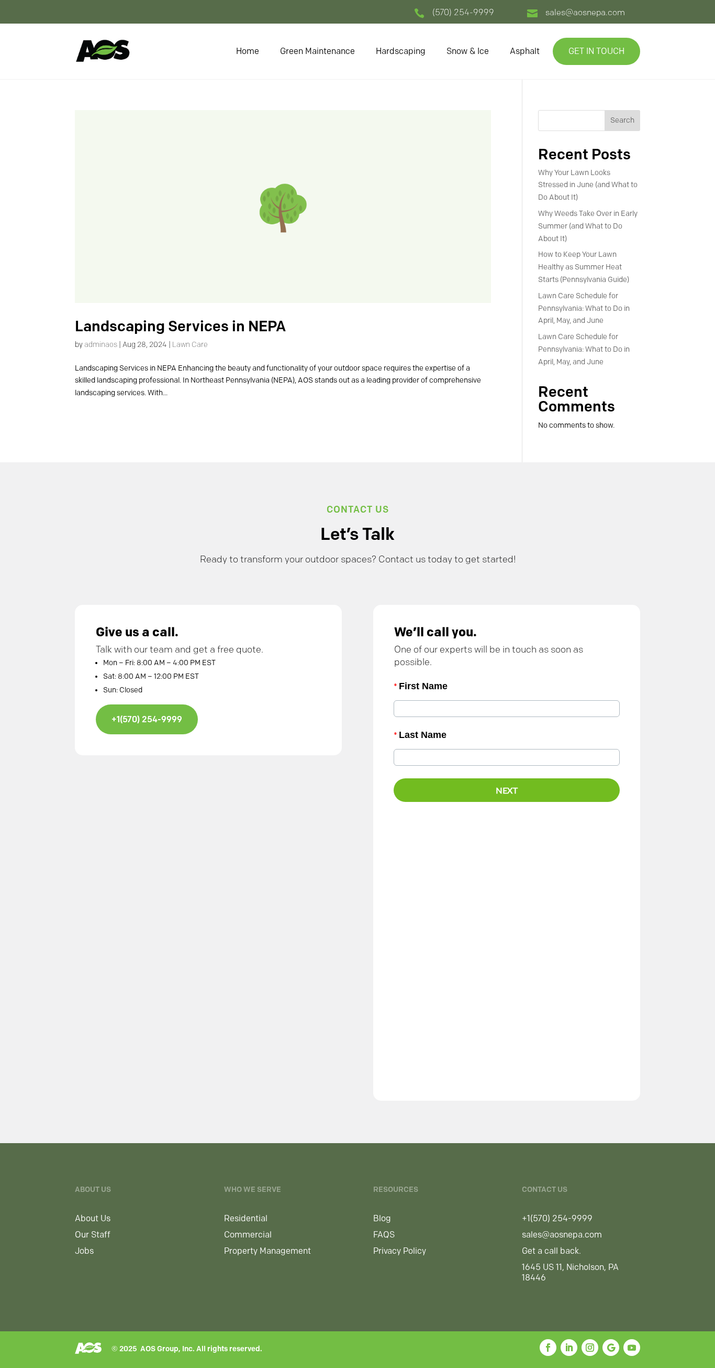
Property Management (267, 1251)
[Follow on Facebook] (548, 1347)
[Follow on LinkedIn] (569, 1347)
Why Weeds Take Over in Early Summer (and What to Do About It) (588, 226)
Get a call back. (551, 1251)
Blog (382, 1218)
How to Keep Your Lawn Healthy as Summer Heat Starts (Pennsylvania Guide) (583, 267)
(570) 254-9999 (463, 12)
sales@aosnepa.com (585, 12)
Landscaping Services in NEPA (180, 326)
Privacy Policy (399, 1251)
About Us (92, 1218)
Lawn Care (190, 344)
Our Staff (92, 1235)
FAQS (384, 1235)
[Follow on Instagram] (590, 1347)
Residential (245, 1218)
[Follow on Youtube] (631, 1347)
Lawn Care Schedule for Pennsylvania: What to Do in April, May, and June (584, 308)
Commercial (248, 1235)
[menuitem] (247, 51)
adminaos (100, 344)
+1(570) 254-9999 (146, 719)
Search (622, 120)
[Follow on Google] (610, 1347)
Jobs (84, 1251)
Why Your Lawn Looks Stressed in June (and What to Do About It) (588, 185)
